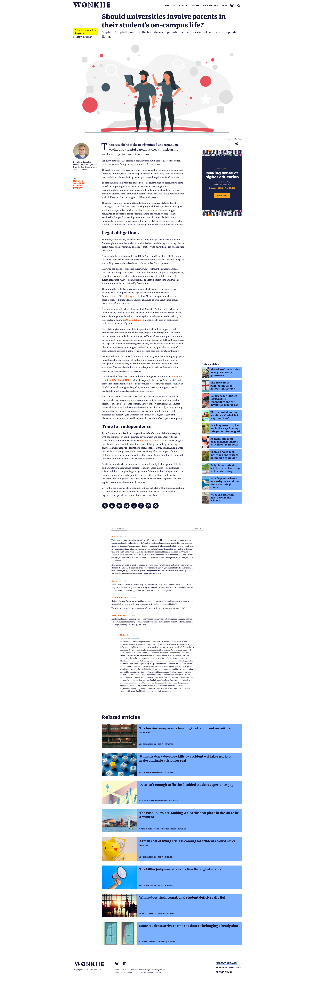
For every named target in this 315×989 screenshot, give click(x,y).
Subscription (210, 5)
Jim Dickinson (146, 744)
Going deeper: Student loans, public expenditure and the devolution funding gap (224, 400)
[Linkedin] (123, 963)
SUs (224, 5)
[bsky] (232, 6)
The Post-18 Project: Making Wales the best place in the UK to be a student (189, 815)
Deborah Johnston (148, 801)
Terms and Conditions (228, 967)
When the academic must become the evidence (222, 498)
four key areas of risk (150, 440)
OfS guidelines (133, 320)
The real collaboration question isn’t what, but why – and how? (224, 415)
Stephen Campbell (82, 162)
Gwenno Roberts (147, 829)
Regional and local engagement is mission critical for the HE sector (225, 442)
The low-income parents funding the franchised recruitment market (186, 730)
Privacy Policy (224, 972)
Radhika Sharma (147, 942)
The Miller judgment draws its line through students (180, 869)
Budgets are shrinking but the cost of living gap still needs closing (225, 468)
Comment (77, 37)
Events (183, 5)
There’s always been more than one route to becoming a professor (224, 455)
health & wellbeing (79, 182)
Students (78, 186)
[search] (238, 5)
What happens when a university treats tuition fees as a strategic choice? (224, 483)
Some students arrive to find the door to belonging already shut (188, 925)
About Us (169, 5)
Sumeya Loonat (146, 913)
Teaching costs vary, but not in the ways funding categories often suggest (225, 428)
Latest (194, 5)
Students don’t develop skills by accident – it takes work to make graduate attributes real (185, 758)
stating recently (133, 296)
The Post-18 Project (166, 829)
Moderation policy (226, 963)
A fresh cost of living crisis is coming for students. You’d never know (187, 843)
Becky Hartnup (146, 772)
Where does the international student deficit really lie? (182, 897)
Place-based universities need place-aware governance (225, 373)
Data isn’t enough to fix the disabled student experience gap (186, 784)
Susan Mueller (135, 638)
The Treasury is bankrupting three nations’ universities (222, 386)
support (78, 188)
